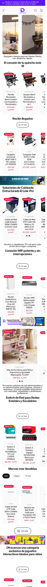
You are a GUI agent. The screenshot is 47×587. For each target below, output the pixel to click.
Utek (11, 151)
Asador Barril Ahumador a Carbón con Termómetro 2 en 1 (29, 99)
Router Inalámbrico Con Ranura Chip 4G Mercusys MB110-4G (10, 302)
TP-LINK (29, 293)
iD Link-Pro (11, 216)
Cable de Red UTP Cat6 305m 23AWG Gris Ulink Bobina (10, 510)
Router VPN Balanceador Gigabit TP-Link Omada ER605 (29, 301)
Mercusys (11, 293)
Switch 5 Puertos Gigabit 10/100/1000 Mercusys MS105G (29, 452)
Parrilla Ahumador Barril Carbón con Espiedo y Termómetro (10, 99)
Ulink (11, 502)
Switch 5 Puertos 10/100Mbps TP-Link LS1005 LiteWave (11, 452)
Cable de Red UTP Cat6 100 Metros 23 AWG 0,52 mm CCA (29, 224)
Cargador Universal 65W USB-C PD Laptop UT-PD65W (10, 159)
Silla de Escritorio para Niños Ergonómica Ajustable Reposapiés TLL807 (20, 371)
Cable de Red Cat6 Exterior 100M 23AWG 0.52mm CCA (11, 223)
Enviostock (10, 91)
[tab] (6, 476)
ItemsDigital (20, 366)
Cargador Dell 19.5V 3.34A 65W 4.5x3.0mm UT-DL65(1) (29, 159)
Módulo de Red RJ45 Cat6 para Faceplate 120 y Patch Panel (29, 510)
